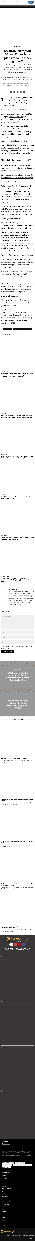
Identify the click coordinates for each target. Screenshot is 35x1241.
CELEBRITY (23, 6)
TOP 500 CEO (5, 1204)
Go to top (31, 1238)
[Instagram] (11, 944)
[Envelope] (15, 944)
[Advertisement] (17, 25)
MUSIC (3, 1183)
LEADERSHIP (5, 1196)
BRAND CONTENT (10, 6)
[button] (26, 2)
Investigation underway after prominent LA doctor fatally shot (17, 842)
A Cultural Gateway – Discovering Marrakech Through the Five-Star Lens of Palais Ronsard (16, 416)
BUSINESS (17, 6)
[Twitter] (17, 92)
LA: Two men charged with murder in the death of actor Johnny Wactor (16, 884)
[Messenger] (14, 92)
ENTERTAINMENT (30, 6)
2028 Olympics (7, 329)
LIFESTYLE (4, 1191)
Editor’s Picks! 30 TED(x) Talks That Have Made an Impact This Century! (17, 538)
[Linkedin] (24, 92)
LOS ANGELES (17, 46)
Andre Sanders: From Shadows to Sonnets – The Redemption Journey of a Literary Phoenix (17, 457)
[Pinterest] (21, 92)
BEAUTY (3, 6)
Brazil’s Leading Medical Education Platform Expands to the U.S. (16, 497)
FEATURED (4, 1199)
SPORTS (4, 1209)
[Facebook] (11, 92)
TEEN (3, 1206)
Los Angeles (16, 329)
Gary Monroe (15, 72)
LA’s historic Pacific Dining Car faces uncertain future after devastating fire (16, 926)
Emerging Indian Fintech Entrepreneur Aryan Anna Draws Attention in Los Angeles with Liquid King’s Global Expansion (17, 375)
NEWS (3, 1194)
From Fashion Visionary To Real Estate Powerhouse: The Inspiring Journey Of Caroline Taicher (17, 579)
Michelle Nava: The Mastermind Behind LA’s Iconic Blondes (17, 799)
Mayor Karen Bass (16, 117)
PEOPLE (4, 1186)
